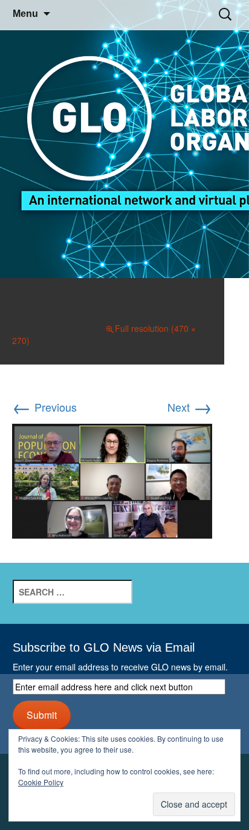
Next (189, 407)
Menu (25, 13)
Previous (44, 407)
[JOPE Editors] (112, 479)
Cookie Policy (40, 782)
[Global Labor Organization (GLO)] (124, 139)
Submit (42, 714)
